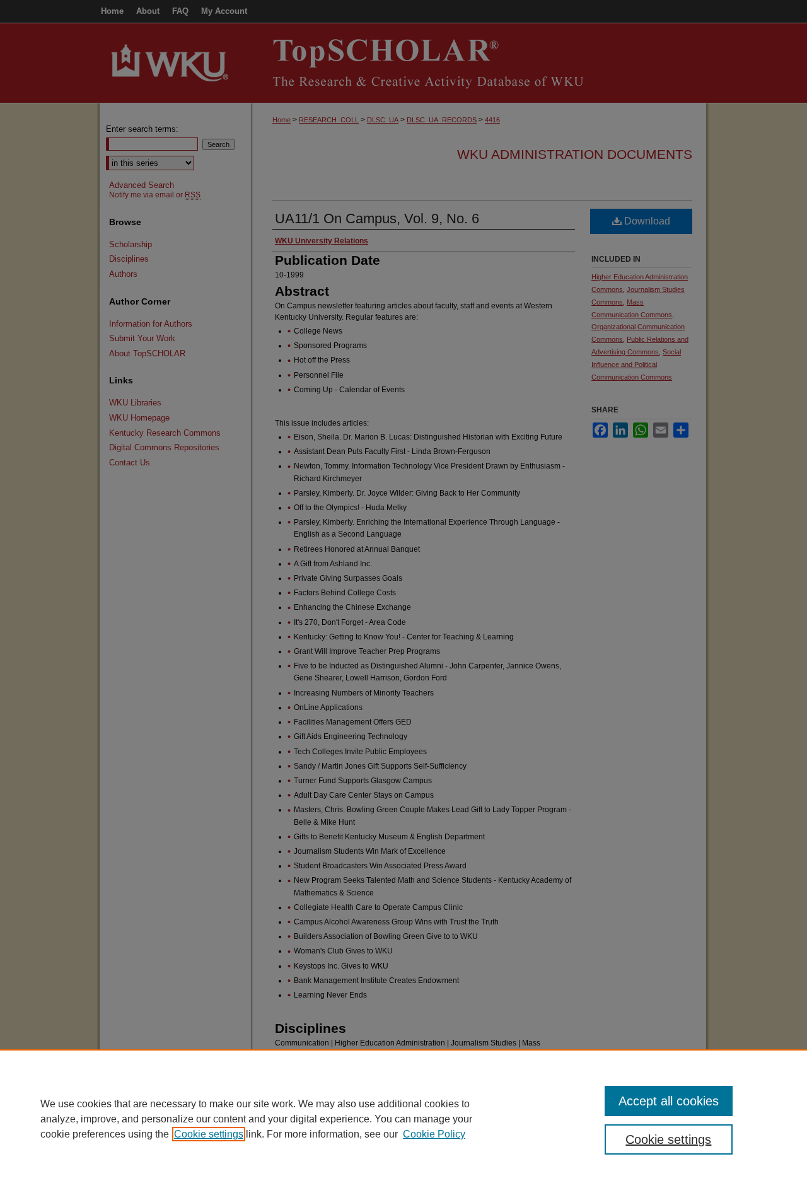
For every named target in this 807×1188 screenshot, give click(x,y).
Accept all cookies (668, 1101)
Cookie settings (208, 1134)
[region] (403, 1118)
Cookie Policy (434, 1134)
